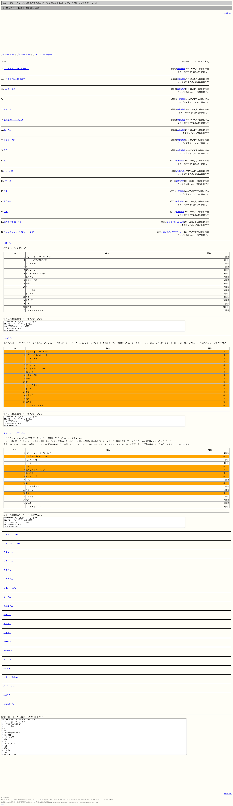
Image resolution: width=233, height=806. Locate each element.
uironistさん (9, 704)
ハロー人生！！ (10, 171)
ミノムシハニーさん (12, 543)
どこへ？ (7, 181)
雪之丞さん (8, 606)
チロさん (7, 570)
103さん (7, 243)
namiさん (8, 641)
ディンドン (8, 109)
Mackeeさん (9, 650)
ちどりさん (8, 659)
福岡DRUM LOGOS (175, 222)
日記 (31, 8)
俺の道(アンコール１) (13, 222)
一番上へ (228, 794)
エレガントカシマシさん (14, 433)
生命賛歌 (7, 201)
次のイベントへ (24, 54)
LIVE (8, 8)
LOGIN (37, 8)
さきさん (7, 633)
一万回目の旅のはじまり (14, 79)
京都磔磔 (181, 69)
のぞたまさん (9, 686)
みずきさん (8, 552)
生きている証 (9, 140)
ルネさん (7, 624)
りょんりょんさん (11, 534)
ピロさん (7, 597)
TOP (3, 8)
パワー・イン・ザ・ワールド (16, 69)
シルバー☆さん (10, 588)
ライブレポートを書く (43, 54)
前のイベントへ (8, 54)
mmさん (7, 615)
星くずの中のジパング (13, 120)
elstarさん (8, 668)
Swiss (2, 804)
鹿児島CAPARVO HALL (173, 232)
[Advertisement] (74, 34)
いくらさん (8, 561)
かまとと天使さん (11, 677)
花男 (6, 212)
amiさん (7, 695)
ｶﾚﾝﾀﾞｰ (13, 8)
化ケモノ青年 (9, 89)
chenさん (8, 338)
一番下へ (228, 13)
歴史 (6, 191)
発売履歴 (20, 8)
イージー (7, 99)
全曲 (27, 8)
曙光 (6, 150)
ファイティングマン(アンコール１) (19, 232)
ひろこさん (8, 579)
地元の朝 (7, 130)
